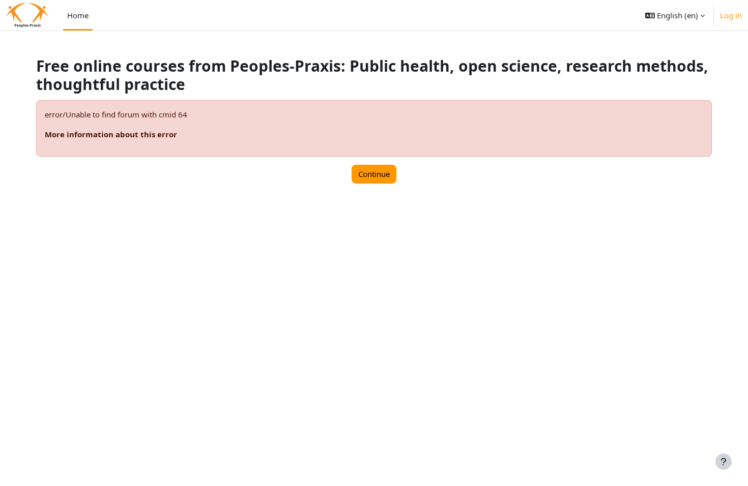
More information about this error (111, 134)
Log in (731, 15)
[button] (675, 15)
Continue (374, 174)
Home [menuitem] (78, 15)
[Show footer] (723, 461)
